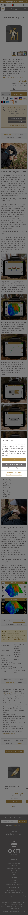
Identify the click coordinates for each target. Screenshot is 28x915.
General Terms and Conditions (14, 475)
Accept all (13, 460)
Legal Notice (18, 472)
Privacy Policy (9, 472)
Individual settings (13, 468)
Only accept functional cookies (13, 464)
